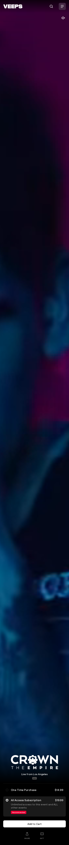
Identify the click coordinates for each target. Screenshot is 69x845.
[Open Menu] (62, 6)
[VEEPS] (12, 6)
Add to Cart (34, 823)
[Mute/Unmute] (63, 17)
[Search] (51, 6)
